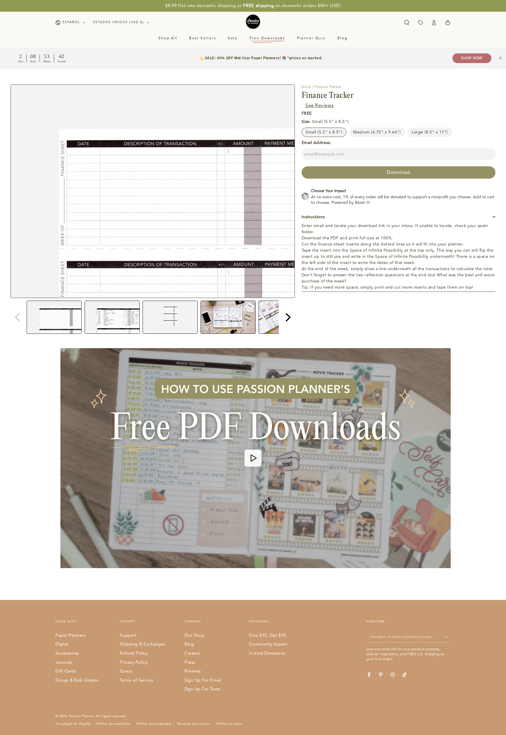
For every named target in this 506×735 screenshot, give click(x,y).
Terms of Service (136, 680)
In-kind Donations (267, 653)
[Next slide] (287, 317)
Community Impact (268, 644)
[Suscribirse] (448, 637)
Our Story (194, 635)
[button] (406, 22)
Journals (63, 662)
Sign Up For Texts (202, 689)
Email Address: (316, 142)
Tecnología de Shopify (72, 724)
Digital (62, 644)
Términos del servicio (193, 724)
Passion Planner (81, 716)
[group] (54, 317)
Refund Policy (134, 653)
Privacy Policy (134, 662)
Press (189, 662)
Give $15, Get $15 (267, 635)
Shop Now (472, 58)
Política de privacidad (153, 724)
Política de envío (229, 724)
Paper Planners (70, 635)
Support (128, 635)
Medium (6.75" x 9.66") (377, 132)
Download (398, 172)
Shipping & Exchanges (142, 644)
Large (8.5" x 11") (430, 132)
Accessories (67, 653)
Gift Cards (65, 671)
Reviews (192, 671)
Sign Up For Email (202, 680)
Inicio (306, 87)
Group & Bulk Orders (76, 680)
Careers (192, 653)
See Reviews (319, 105)
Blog (189, 644)
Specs (126, 671)
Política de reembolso (113, 724)
